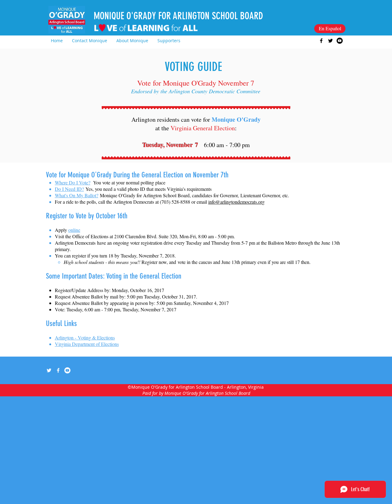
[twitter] (330, 41)
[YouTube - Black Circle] (340, 41)
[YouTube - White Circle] (67, 370)
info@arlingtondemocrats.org (236, 201)
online (74, 230)
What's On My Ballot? (76, 195)
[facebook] (321, 41)
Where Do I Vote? (72, 182)
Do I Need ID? (69, 189)
